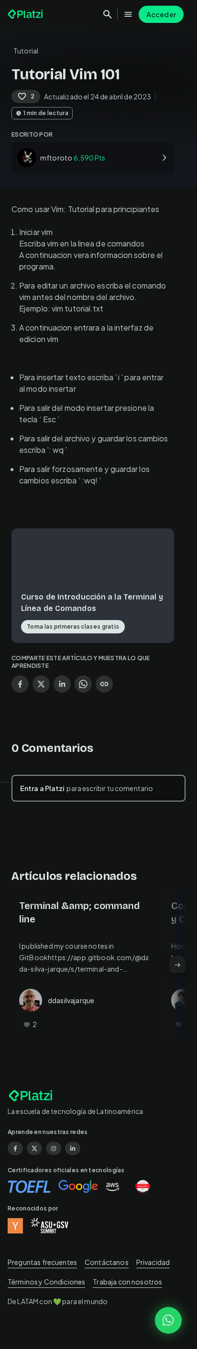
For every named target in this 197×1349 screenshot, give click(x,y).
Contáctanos (107, 1262)
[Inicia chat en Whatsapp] (168, 1320)
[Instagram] (53, 1148)
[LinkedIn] (72, 1148)
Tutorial (25, 50)
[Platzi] (26, 14)
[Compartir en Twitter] (41, 684)
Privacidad (153, 1262)
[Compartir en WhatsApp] (83, 684)
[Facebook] (15, 1148)
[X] (34, 1148)
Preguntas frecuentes (42, 1262)
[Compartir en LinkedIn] (62, 684)
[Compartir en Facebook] (20, 684)
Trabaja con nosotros (127, 1281)
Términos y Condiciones (46, 1281)
